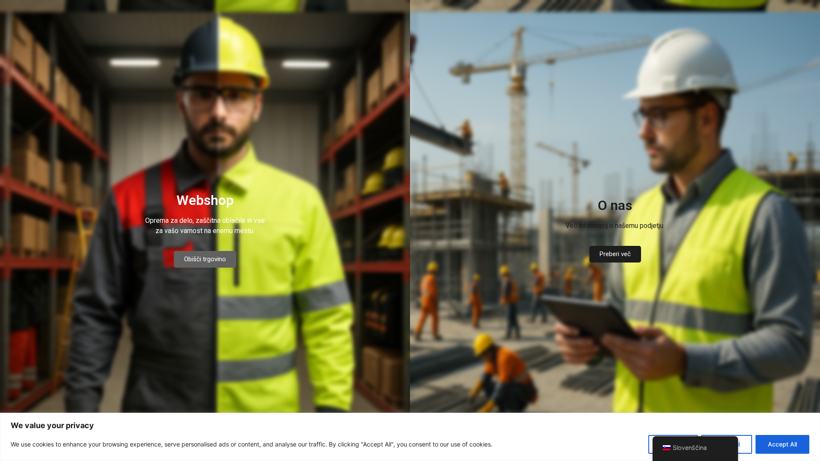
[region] (410, 437)
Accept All (782, 444)
